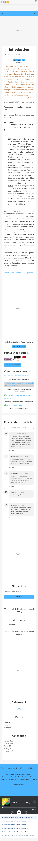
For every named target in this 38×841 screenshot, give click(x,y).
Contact (32, 776)
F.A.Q (6, 725)
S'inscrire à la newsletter (12, 364)
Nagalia (20, 609)
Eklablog (33, 768)
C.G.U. (14, 779)
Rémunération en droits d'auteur (26, 779)
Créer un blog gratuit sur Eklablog (11, 776)
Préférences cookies (18, 784)
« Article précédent (11, 342)
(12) (9, 751)
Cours (8, 54)
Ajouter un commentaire (19, 427)
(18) (8, 746)
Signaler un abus (5, 779)
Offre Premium (8, 782)
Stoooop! (7, 727)
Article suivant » (27, 342)
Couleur (7, 722)
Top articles (25, 776)
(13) (7, 749)
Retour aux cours (12, 273)
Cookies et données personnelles (23, 782)
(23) (8, 743)
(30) (8, 741)
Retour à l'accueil (19, 346)
